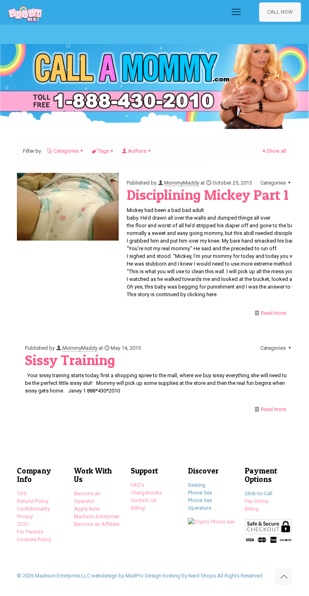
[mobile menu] (236, 12)
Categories (66, 151)
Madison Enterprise (96, 516)
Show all (276, 151)
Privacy (25, 516)
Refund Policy (33, 501)
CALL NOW (280, 12)
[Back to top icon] (283, 576)
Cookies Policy (34, 539)
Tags (103, 151)
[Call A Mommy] (25, 12)
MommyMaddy (181, 183)
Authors (137, 151)
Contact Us (144, 500)
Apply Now (87, 509)
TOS (22, 493)
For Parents (30, 532)
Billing (138, 508)
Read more (273, 313)
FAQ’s (137, 485)
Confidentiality (33, 509)
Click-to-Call (258, 493)
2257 (22, 524)
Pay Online (256, 501)
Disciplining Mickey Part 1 (207, 195)
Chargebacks (146, 493)
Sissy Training (70, 360)
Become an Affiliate (96, 524)
